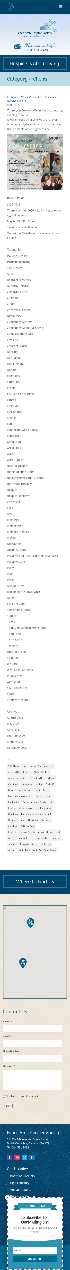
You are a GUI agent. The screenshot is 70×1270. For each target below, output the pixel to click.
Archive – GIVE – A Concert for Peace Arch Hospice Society (32, 99)
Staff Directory (19, 1183)
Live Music (13, 502)
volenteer (46, 844)
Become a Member (23, 1196)
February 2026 (16, 736)
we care (12, 850)
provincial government (49, 832)
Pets (10, 574)
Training (12, 646)
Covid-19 (12, 340)
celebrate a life (36, 778)
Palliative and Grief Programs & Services (32, 556)
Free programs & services (20, 796)
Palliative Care (16, 562)
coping (39, 784)
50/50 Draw (14, 268)
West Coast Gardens (20, 670)
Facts (45, 790)
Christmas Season (18, 310)
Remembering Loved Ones (24, 592)
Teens (11, 622)
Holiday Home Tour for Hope (25, 478)
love (9, 514)
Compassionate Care (20, 334)
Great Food (14, 448)
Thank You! (14, 634)
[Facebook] (9, 1157)
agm (25, 766)
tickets (35, 844)
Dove (10, 790)
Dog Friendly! (15, 364)
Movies (11, 538)
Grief (10, 454)
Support (12, 616)
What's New (14, 676)
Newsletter (14, 544)
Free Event (13, 406)
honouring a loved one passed (36, 814)
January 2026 (15, 742)
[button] (22, 963)
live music (45, 820)
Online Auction (16, 550)
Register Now (15, 586)
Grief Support (15, 460)
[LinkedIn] (32, 1157)
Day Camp (13, 358)
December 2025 (17, 748)
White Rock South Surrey (44, 850)
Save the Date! (16, 604)
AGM (10, 274)
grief (51, 802)
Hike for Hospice (17, 466)
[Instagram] (17, 1157)
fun (48, 796)
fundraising (13, 802)
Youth (11, 694)
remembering (25, 838)
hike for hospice (43, 808)
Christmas (13, 784)
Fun (9, 424)
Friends (11, 418)
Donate (11, 370)
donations (13, 376)
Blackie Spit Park (41, 772)
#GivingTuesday (17, 256)
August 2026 (15, 718)
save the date (42, 838)
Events (11, 388)
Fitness (11, 400)
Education (13, 382)
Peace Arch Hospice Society (21, 832)
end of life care (24, 790)
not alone (13, 826)
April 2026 (13, 730)
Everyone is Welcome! (20, 394)
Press (10, 580)
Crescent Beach (17, 346)
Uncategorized (16, 652)
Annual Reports (20, 1189)
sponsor (56, 838)
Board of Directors (19, 280)
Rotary (11, 598)
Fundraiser (14, 436)
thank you (24, 844)
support (12, 844)
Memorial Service (18, 532)
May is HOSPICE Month (22, 221)
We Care (12, 664)
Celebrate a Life (17, 292)
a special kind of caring (19, 772)
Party (10, 568)
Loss (10, 508)
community (14, 316)
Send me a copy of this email (22, 1096)
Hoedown (13, 814)
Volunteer (13, 658)
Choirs (11, 304)
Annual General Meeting (41, 766)
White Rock (24, 850)
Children (12, 298)
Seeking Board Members (23, 227)
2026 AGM (13, 204)
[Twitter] (24, 1157)
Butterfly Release (18, 286)
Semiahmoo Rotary (19, 610)
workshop (13, 682)
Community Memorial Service (25, 328)
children (50, 778)
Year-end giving (17, 688)
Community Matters (19, 322)
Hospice (12, 490)
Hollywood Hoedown (20, 484)
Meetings (13, 520)
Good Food (14, 442)
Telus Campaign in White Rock (26, 628)
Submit (7, 1105)
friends (40, 796)
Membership (15, 526)
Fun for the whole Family (22, 430)
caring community (16, 778)
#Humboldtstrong (18, 262)
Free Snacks (14, 412)
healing (11, 808)
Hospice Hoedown (18, 496)
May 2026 (13, 724)
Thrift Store (14, 640)
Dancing (12, 352)
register (12, 838)
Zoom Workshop (18, 700)
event (37, 790)
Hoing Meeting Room (20, 472)
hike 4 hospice (25, 808)
